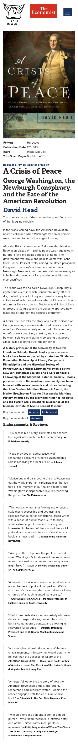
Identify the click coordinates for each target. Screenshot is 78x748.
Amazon (34, 412)
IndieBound (49, 412)
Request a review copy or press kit (26, 165)
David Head (20, 210)
